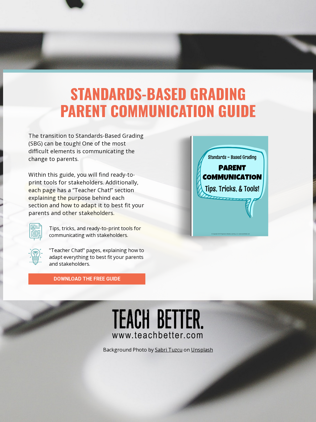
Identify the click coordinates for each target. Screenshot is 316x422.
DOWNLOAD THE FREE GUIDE (87, 279)
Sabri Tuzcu (168, 349)
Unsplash (202, 349)
